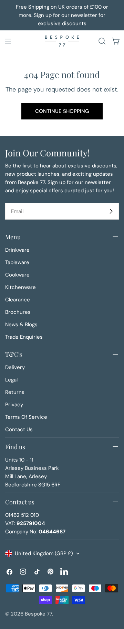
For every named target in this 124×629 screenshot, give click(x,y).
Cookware (17, 274)
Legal (11, 379)
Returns (14, 392)
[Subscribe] (111, 211)
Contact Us (19, 429)
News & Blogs (21, 324)
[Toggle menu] (8, 41)
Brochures (18, 312)
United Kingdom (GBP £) (44, 553)
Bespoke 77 (38, 613)
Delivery (15, 367)
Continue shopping (62, 111)
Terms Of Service (26, 417)
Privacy (14, 404)
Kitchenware (20, 287)
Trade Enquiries (24, 336)
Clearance (17, 299)
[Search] (102, 41)
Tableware (17, 262)
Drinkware (17, 249)
